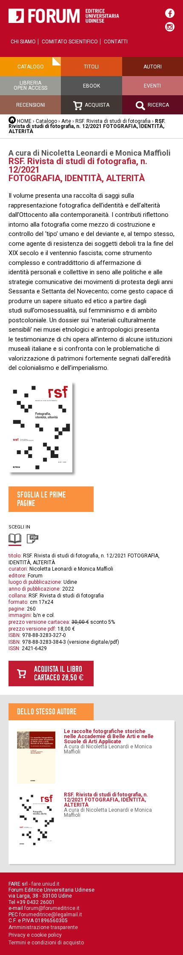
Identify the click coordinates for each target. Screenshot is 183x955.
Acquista (96, 105)
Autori (152, 67)
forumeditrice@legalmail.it (50, 915)
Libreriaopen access (30, 85)
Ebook (91, 86)
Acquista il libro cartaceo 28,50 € (58, 673)
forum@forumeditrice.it (52, 908)
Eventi (152, 86)
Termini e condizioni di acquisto (46, 943)
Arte (66, 121)
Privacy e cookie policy (35, 935)
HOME (24, 121)
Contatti (116, 42)
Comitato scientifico (70, 42)
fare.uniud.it (45, 884)
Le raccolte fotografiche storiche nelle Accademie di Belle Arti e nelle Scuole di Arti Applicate (109, 736)
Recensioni (30, 105)
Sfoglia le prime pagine (41, 499)
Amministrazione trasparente (43, 927)
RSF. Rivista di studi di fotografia (113, 121)
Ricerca (157, 105)
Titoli (91, 67)
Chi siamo (23, 42)
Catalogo (30, 67)
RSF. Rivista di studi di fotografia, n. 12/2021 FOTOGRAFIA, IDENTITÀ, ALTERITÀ (106, 800)
